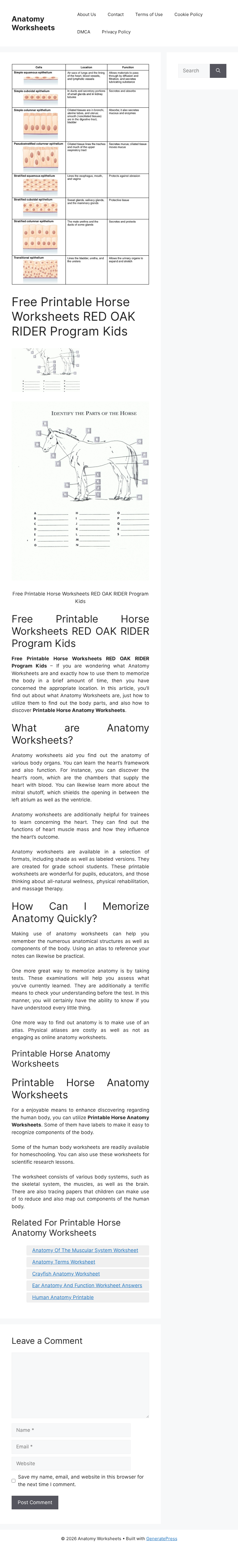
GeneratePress (161, 1538)
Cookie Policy (188, 14)
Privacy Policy (116, 32)
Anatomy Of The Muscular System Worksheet (85, 1250)
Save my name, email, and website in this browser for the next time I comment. (81, 1480)
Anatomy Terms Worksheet (63, 1262)
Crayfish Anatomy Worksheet (66, 1274)
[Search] (218, 71)
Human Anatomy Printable (63, 1297)
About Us (86, 14)
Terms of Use (149, 14)
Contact (116, 14)
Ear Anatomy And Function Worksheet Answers (87, 1285)
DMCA (83, 32)
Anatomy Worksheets (33, 23)
